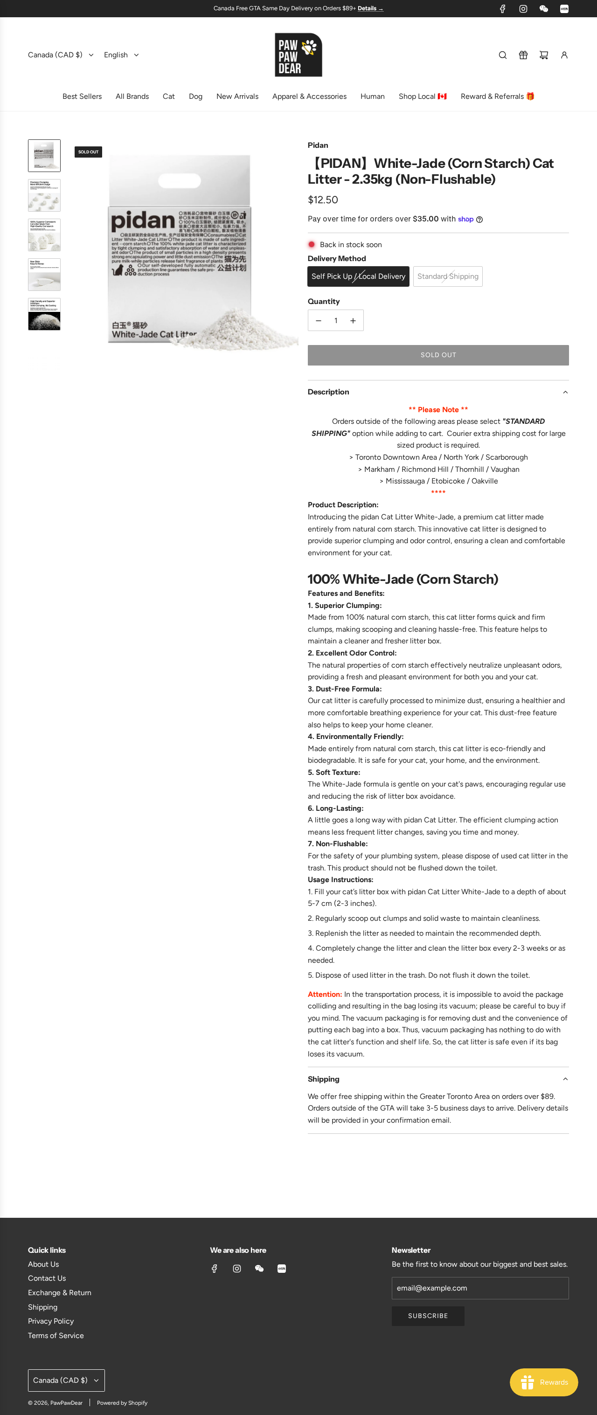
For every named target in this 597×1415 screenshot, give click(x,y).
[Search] (503, 55)
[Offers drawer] (523, 55)
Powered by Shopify (122, 1403)
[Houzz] (564, 9)
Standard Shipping (448, 276)
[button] (75, 254)
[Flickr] (544, 9)
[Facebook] (503, 9)
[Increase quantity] (353, 321)
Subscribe (428, 1316)
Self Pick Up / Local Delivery (358, 276)
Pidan (318, 145)
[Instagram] (523, 9)
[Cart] (544, 55)
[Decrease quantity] (318, 321)
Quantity (324, 301)
